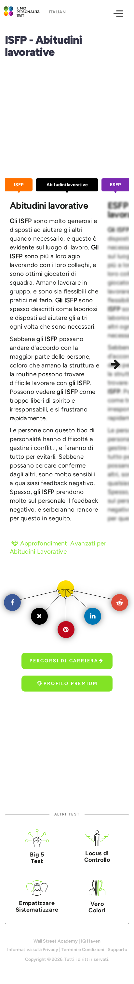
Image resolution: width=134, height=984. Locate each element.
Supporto (117, 949)
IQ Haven (90, 941)
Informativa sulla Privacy (32, 949)
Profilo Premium (71, 683)
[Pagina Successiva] (116, 365)
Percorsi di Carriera (64, 660)
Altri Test (67, 814)
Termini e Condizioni (82, 949)
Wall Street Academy (56, 941)
